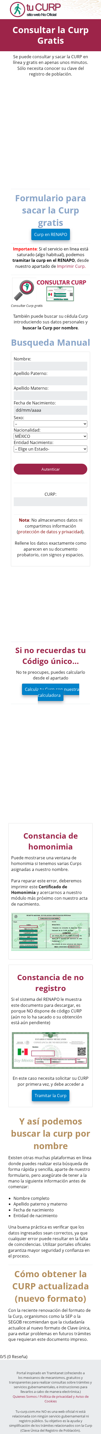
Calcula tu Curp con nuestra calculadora (52, 692)
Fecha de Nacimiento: (35, 403)
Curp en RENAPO (50, 234)
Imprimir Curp (71, 266)
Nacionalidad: (27, 430)
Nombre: (22, 359)
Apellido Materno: (31, 388)
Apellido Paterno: (30, 373)
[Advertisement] (50, 133)
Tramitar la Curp (51, 1095)
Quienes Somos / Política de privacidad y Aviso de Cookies (51, 1398)
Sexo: (19, 417)
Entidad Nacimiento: (33, 442)
